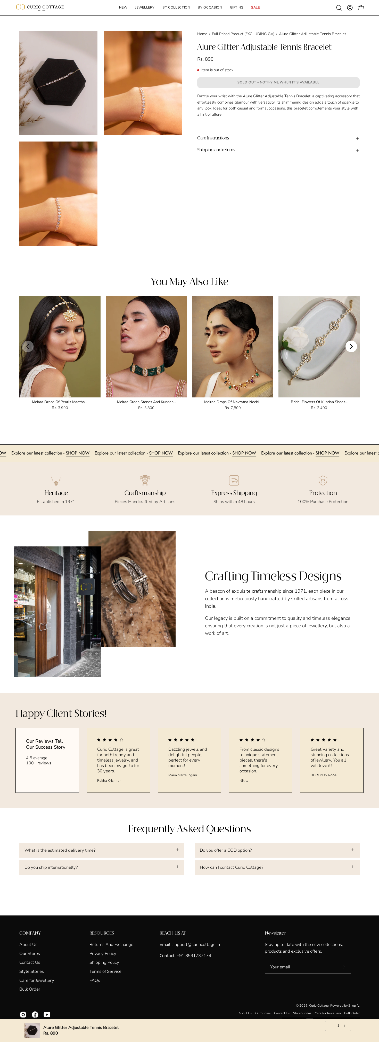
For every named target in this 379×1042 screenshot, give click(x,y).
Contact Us (29, 962)
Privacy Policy (102, 953)
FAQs (94, 980)
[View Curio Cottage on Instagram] (23, 1015)
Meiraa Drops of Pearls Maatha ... (60, 401)
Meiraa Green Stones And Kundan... (146, 401)
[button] (145, 7)
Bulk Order (29, 989)
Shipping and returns (216, 150)
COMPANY (30, 933)
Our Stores (29, 953)
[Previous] (28, 346)
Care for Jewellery (36, 980)
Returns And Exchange (111, 944)
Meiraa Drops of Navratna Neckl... (232, 401)
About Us (28, 944)
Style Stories (31, 971)
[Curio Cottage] (39, 7)
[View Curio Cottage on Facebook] (35, 1015)
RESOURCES (101, 933)
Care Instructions (213, 138)
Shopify (353, 1005)
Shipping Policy (104, 962)
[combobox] (278, 111)
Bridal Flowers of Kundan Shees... (319, 401)
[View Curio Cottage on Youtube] (47, 1015)
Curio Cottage (319, 1005)
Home (202, 33)
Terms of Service (105, 971)
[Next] (351, 346)
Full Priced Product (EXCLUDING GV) (243, 33)
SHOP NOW (36, 453)
